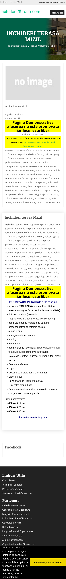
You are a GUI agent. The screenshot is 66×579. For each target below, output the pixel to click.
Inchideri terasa (17, 45)
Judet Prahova (39, 45)
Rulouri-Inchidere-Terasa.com (17, 518)
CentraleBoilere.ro (11, 522)
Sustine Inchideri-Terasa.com (17, 493)
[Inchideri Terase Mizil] (33, 83)
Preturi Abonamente (13, 489)
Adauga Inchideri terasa (53, 2)
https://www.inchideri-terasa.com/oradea (31, 318)
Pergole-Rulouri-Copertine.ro (17, 531)
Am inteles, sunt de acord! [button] (48, 562)
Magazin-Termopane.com (15, 514)
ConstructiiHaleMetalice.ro (16, 509)
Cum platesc (8, 480)
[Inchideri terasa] (20, 11)
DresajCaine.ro (10, 526)
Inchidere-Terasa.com (13, 505)
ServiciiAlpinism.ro (12, 535)
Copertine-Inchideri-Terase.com (18, 544)
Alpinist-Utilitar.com (12, 539)
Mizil (53, 45)
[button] (57, 12)
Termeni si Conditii (12, 484)
